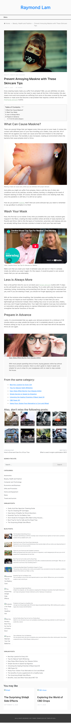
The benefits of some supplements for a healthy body (25, 673)
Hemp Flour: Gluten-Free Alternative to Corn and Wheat (29, 403)
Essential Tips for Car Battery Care (22, 575)
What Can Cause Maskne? (14, 110)
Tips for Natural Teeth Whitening (21, 388)
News (6, 495)
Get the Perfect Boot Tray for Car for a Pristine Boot (26, 618)
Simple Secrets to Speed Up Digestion (23, 394)
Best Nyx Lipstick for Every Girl (21, 385)
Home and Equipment (11, 492)
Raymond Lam (35, 7)
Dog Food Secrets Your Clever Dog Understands (25, 542)
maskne (21, 203)
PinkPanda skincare (11, 100)
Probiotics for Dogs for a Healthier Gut (23, 603)
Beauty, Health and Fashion (14, 75)
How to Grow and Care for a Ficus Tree (16, 452)
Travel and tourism (10, 498)
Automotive (8, 475)
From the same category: (16, 119)
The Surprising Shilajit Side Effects (22, 588)
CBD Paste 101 (15, 400)
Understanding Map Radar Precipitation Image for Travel (27, 567)
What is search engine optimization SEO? (53, 452)
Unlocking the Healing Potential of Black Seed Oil (27, 397)
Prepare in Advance (13, 117)
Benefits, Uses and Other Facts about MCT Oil (23, 677)
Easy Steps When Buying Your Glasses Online (25, 391)
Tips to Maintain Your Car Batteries (22, 635)
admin (20, 87)
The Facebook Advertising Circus (22, 534)
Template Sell (51, 718)
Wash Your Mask (12, 112)
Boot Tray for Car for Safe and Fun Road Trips (25, 559)
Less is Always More (13, 114)
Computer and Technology (12, 482)
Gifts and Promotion (10, 488)
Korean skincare (44, 285)
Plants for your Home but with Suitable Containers (26, 550)
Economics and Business (12, 485)
